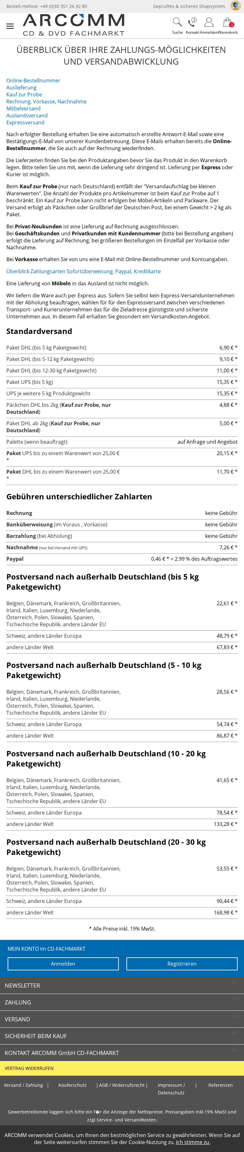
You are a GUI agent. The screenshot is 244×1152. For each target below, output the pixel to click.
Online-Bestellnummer (33, 80)
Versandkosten (140, 1120)
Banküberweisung (29, 524)
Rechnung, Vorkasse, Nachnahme (46, 101)
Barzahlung (21, 535)
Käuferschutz (72, 1085)
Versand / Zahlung (23, 1085)
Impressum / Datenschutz (171, 1089)
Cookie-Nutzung (148, 1142)
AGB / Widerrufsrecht (122, 1085)
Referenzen (220, 1085)
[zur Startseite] (73, 34)
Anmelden (63, 963)
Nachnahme (22, 547)
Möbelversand (23, 108)
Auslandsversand (27, 115)
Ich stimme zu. (193, 1142)
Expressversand (25, 122)
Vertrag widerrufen (29, 1068)
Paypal (15, 558)
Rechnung (19, 513)
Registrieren (182, 963)
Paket (13, 453)
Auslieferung (21, 87)
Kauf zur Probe (24, 94)
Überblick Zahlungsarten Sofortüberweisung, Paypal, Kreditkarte (83, 271)
